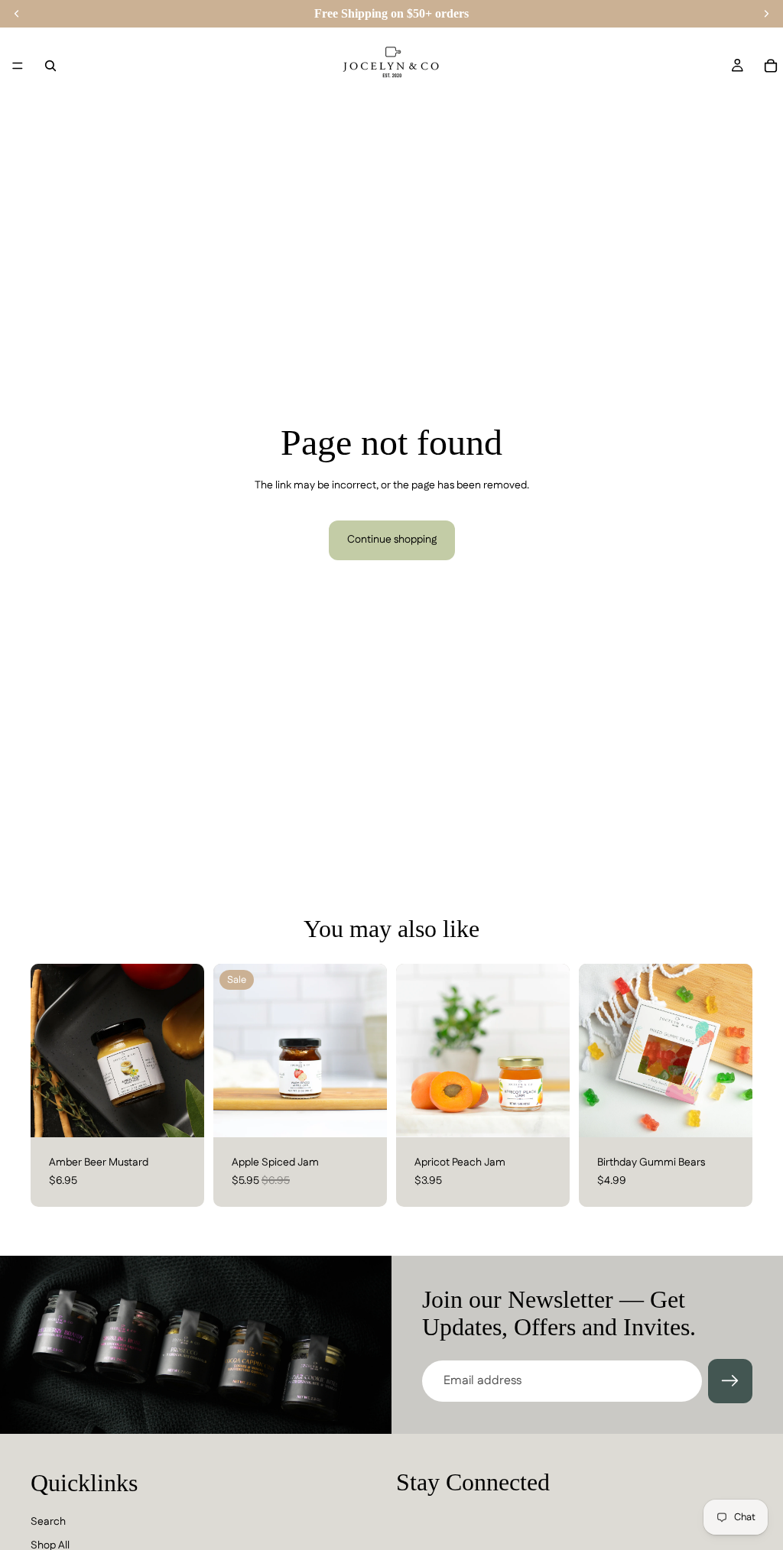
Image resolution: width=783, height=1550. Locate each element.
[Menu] (17, 65)
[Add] (180, 1113)
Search (48, 1521)
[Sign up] (730, 1381)
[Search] (50, 66)
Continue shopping (392, 539)
